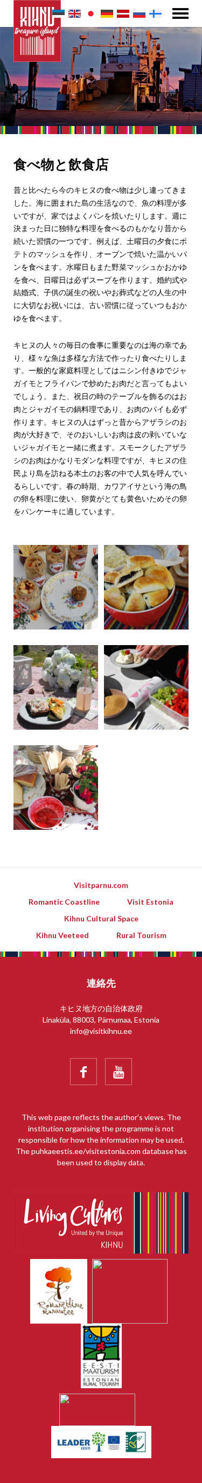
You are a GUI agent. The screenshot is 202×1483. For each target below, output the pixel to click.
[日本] (91, 14)
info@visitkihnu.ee (101, 1031)
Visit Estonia (150, 901)
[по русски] (139, 14)
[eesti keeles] (58, 14)
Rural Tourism (141, 935)
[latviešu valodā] (123, 14)
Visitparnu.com (101, 885)
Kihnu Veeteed (62, 935)
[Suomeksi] (155, 14)
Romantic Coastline (64, 901)
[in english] (74, 14)
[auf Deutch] (107, 14)
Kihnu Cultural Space (101, 918)
